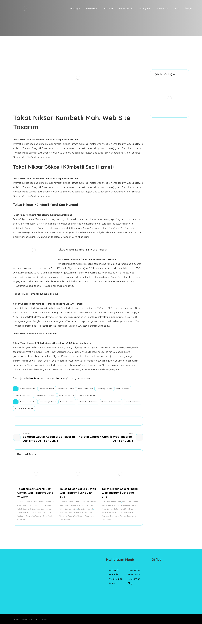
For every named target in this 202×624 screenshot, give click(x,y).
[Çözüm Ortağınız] (169, 98)
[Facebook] (17, 588)
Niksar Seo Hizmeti (47, 389)
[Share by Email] (108, 421)
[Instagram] (28, 588)
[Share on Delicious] (78, 421)
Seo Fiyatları (134, 574)
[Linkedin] (22, 588)
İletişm (59, 378)
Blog (130, 583)
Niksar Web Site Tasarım (88, 402)
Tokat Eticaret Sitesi (85, 389)
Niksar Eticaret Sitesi (28, 389)
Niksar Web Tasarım (66, 389)
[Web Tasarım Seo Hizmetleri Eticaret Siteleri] (31, 18)
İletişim (112, 583)
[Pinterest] (39, 588)
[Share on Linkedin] (86, 421)
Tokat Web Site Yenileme (46, 395)
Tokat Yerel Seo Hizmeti (86, 395)
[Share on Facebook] (48, 421)
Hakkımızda (134, 570)
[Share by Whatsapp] (93, 421)
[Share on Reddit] (71, 421)
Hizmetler (114, 574)
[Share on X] (56, 421)
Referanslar (134, 579)
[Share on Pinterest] (63, 421)
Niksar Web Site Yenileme (111, 402)
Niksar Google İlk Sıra (48, 402)
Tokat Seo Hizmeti (122, 389)
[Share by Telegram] (100, 421)
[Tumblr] (33, 588)
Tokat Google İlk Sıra (104, 389)
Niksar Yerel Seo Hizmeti (24, 408)
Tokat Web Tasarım (66, 395)
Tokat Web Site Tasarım (24, 395)
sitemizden (34, 378)
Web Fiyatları (116, 579)
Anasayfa (114, 570)
